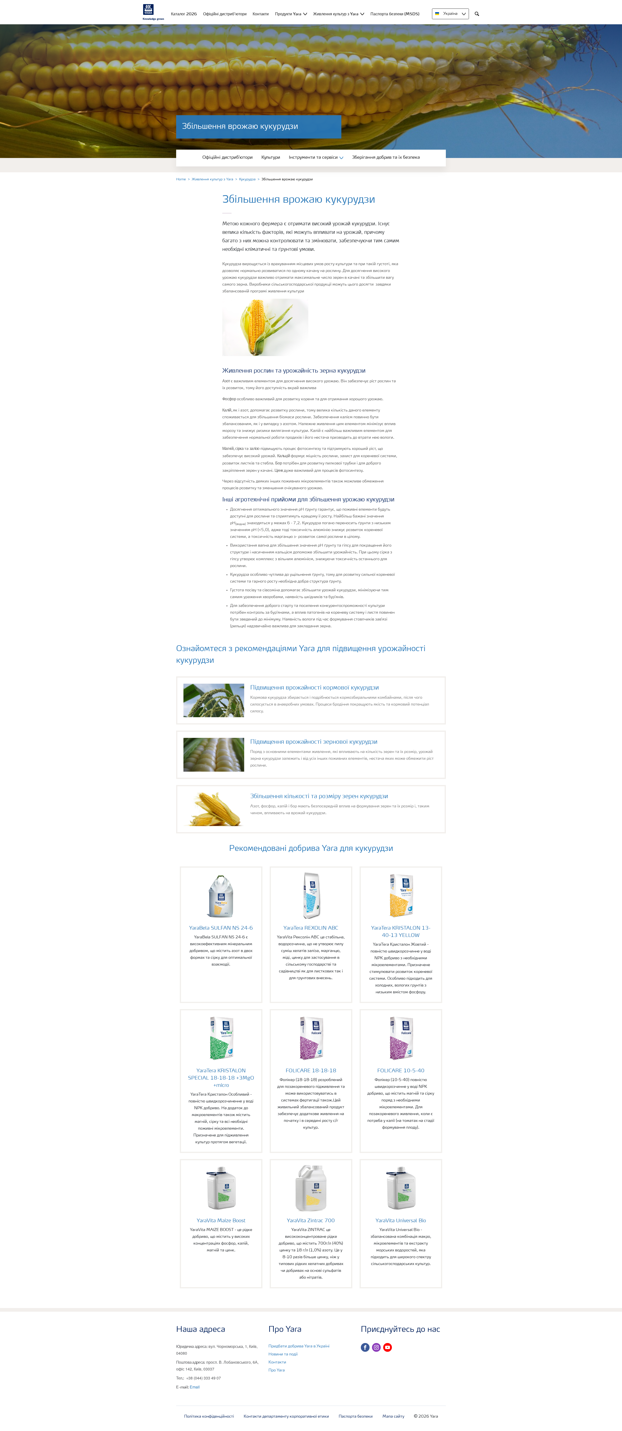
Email (195, 1387)
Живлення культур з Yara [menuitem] (335, 13)
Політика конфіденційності (209, 1417)
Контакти (277, 1362)
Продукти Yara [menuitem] (288, 13)
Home (181, 179)
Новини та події (283, 1354)
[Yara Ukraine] (153, 12)
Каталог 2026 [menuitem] (184, 13)
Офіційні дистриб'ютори (227, 157)
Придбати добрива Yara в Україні (298, 1346)
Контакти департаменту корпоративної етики (286, 1417)
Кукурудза (247, 179)
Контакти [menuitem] (261, 13)
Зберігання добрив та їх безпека (386, 157)
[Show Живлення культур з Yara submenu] (362, 13)
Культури (270, 157)
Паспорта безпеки (356, 1417)
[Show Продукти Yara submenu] (305, 13)
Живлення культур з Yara (212, 179)
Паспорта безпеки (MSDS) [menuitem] (395, 13)
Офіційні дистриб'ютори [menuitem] (225, 13)
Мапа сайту (393, 1417)
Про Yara (276, 1370)
